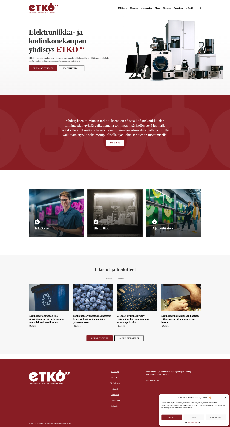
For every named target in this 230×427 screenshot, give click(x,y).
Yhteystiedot (115, 400)
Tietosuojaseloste (194, 423)
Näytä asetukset (216, 417)
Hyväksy (171, 417)
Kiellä (194, 417)
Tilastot (109, 278)
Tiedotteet (120, 278)
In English (115, 406)
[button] (225, 397)
